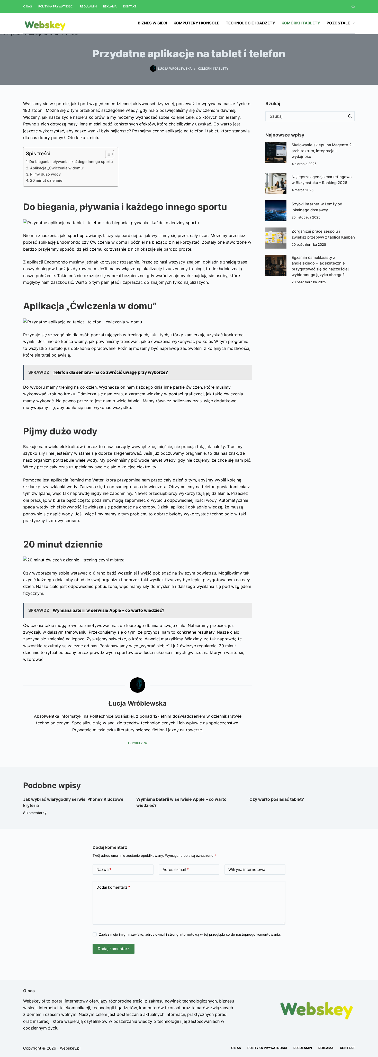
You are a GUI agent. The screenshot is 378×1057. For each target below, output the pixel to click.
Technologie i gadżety (250, 23)
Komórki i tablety (301, 23)
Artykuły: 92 (138, 743)
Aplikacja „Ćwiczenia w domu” (57, 168)
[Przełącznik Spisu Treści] (107, 154)
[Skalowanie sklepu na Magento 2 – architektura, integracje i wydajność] (275, 152)
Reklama (110, 6)
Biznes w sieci (152, 23)
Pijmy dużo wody (45, 174)
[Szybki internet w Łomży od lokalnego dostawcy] (275, 210)
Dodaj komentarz (113, 887)
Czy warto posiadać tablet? (276, 799)
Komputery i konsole (196, 23)
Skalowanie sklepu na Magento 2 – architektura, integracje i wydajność (323, 151)
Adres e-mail (176, 869)
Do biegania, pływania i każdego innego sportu (71, 161)
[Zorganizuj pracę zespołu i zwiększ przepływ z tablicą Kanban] (275, 238)
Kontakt (129, 6)
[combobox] (305, 116)
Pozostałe (338, 23)
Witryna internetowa (246, 869)
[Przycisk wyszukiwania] (349, 116)
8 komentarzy (35, 812)
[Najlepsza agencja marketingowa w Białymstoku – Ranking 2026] (275, 183)
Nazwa (103, 869)
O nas (27, 6)
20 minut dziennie (46, 180)
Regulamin (88, 6)
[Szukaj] (353, 6)
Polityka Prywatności (56, 6)
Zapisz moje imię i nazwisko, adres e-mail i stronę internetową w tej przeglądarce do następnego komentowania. (190, 934)
